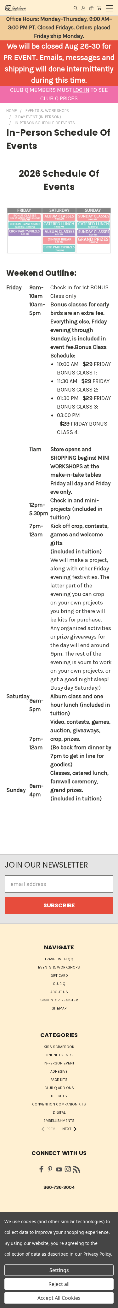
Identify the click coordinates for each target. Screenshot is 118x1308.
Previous (10, 1302)
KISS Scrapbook (59, 1047)
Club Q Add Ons (59, 1088)
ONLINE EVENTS (59, 1055)
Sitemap (59, 1008)
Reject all (59, 1284)
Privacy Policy (97, 1254)
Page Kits (59, 1079)
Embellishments (59, 1120)
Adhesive (59, 1071)
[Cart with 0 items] (99, 8)
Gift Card (59, 975)
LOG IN (81, 89)
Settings (59, 1270)
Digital (59, 1112)
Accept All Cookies (59, 1297)
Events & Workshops (59, 967)
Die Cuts (59, 1096)
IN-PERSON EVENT (59, 1063)
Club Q (59, 983)
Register (69, 1000)
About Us (59, 992)
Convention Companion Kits (59, 1104)
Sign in (47, 1000)
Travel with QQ (59, 959)
